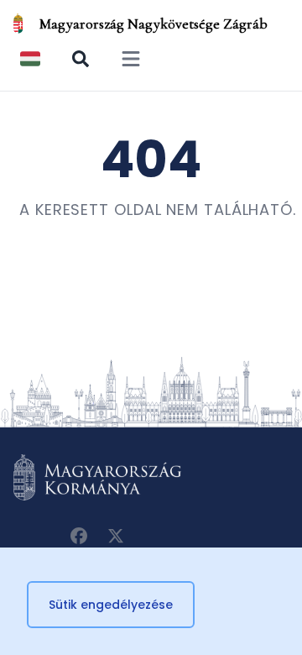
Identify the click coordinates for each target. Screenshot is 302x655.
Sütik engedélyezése (111, 604)
